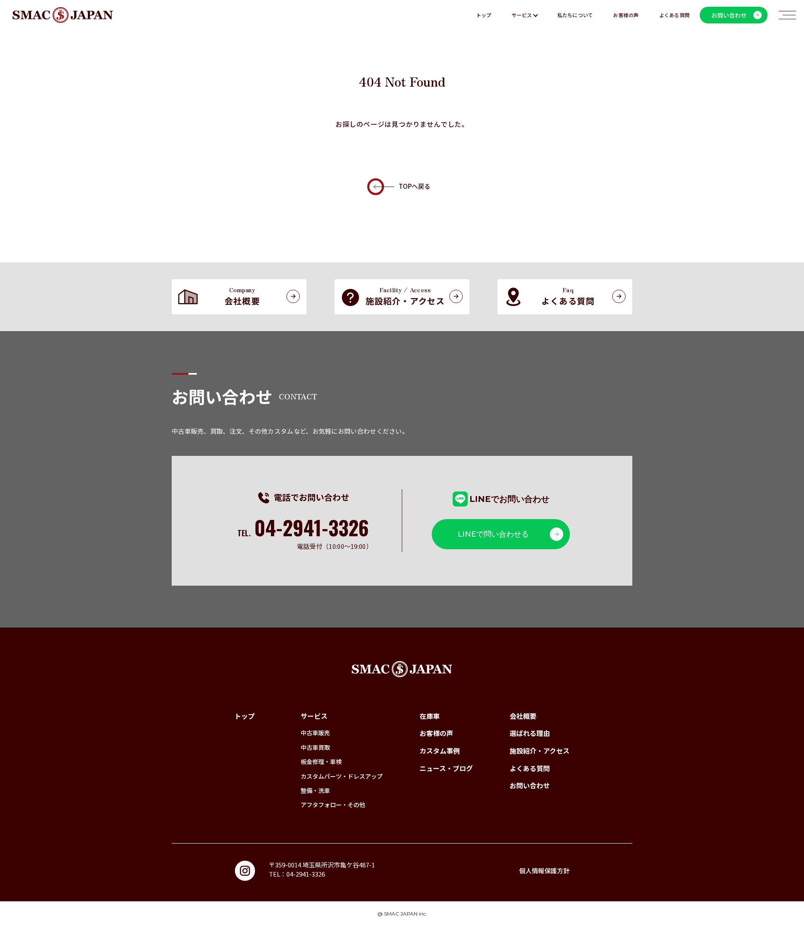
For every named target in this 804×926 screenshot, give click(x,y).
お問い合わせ (530, 785)
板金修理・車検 (321, 761)
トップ (484, 14)
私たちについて (575, 14)
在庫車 (430, 716)
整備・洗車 (315, 790)
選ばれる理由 (530, 733)
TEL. (303, 532)
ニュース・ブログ (446, 768)
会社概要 (523, 716)
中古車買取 (315, 747)
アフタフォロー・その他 (333, 804)
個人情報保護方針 (544, 870)
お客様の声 (626, 14)
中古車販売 (315, 732)
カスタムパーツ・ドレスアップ (342, 776)
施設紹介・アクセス (540, 751)
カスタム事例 (440, 751)
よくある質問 (674, 14)
